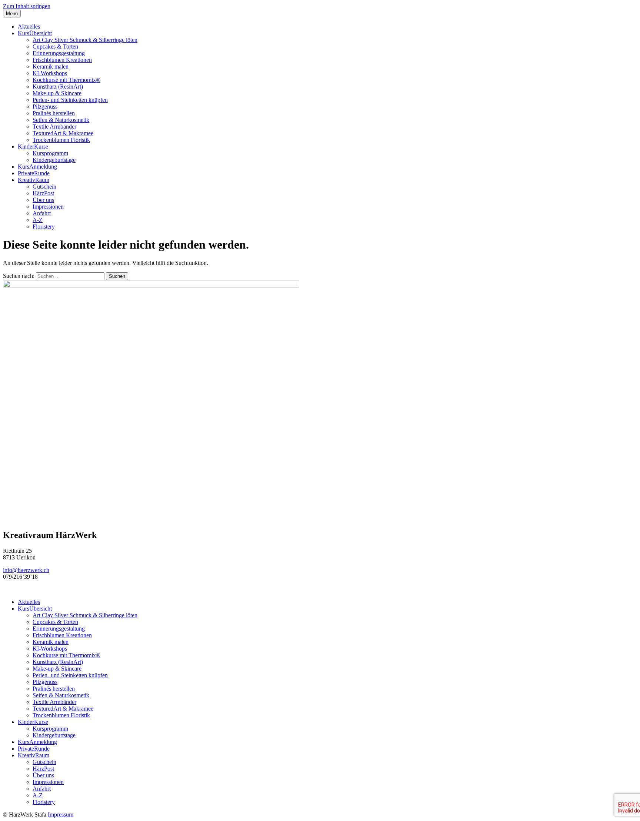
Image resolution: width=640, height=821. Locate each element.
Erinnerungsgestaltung (59, 53)
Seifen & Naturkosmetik (61, 120)
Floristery (44, 226)
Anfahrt (42, 213)
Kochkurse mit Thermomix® (66, 80)
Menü (12, 13)
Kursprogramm (50, 153)
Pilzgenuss (45, 106)
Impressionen (48, 206)
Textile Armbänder (54, 126)
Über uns (43, 200)
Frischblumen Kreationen (62, 60)
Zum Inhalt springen (26, 6)
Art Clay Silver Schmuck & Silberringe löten (85, 40)
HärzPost (43, 193)
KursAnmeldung (37, 166)
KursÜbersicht (35, 33)
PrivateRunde (34, 173)
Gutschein (44, 186)
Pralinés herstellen (54, 113)
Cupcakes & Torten (55, 46)
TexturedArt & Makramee (63, 133)
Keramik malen (51, 66)
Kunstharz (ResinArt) (58, 86)
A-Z (38, 220)
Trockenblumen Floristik (61, 140)
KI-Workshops (50, 73)
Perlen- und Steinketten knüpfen (70, 100)
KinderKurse (33, 146)
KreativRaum (33, 180)
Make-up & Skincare (57, 93)
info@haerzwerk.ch (26, 570)
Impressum (60, 814)
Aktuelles (29, 26)
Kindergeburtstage (54, 160)
